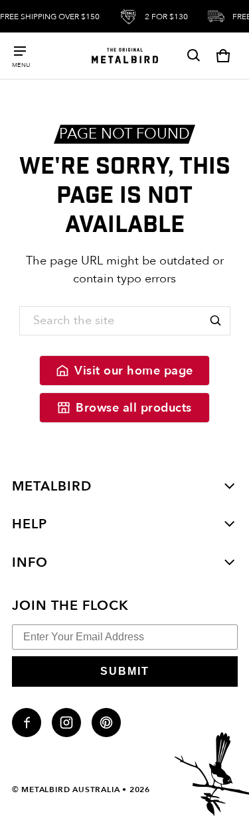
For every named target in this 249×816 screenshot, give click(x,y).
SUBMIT (124, 671)
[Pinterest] (106, 722)
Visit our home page (133, 371)
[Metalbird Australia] (124, 56)
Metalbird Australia (70, 789)
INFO (30, 562)
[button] (193, 55)
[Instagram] (66, 722)
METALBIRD (52, 486)
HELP (29, 524)
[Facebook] (26, 722)
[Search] (215, 320)
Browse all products (134, 408)
